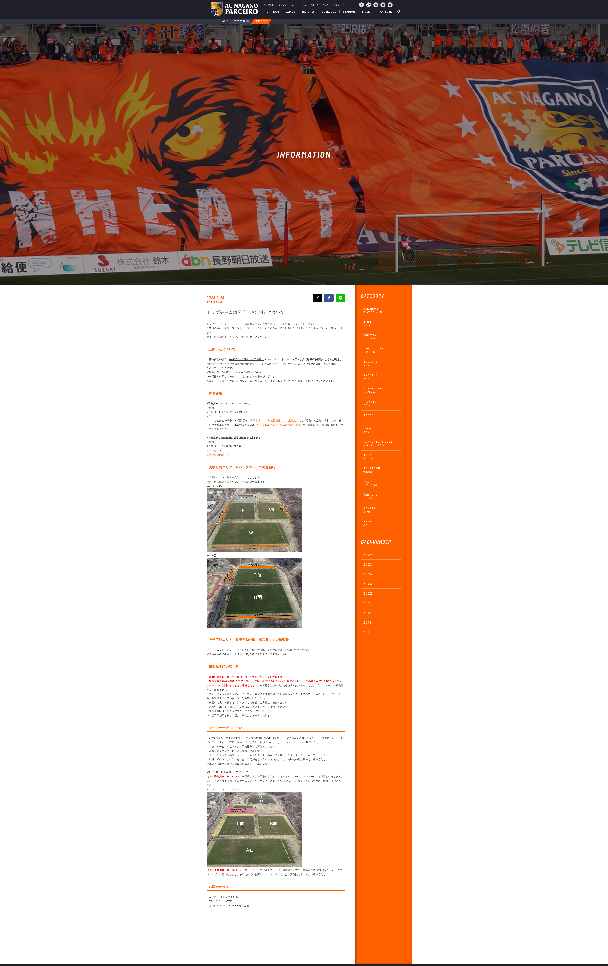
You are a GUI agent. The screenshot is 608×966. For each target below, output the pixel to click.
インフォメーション (286, 5)
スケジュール (296, 742)
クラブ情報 (268, 5)
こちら (234, 372)
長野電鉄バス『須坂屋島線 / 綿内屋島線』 (274, 420)
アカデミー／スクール (308, 5)
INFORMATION (242, 21)
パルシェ (336, 5)
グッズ (325, 5)
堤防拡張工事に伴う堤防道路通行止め (278, 424)
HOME (225, 21)
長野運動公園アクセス (219, 454)
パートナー (348, 5)
